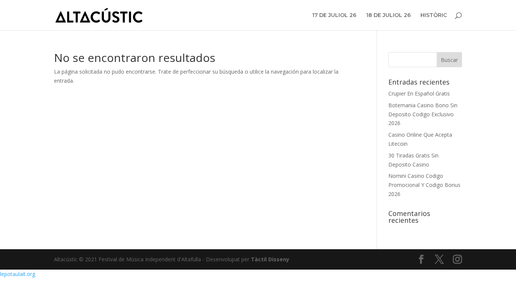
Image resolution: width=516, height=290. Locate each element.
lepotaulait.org (17, 274)
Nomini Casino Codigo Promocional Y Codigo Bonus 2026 (424, 184)
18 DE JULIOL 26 (388, 15)
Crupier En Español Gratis (419, 93)
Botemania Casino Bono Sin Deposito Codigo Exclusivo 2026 (422, 114)
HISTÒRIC (433, 15)
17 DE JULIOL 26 (334, 15)
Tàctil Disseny (270, 259)
